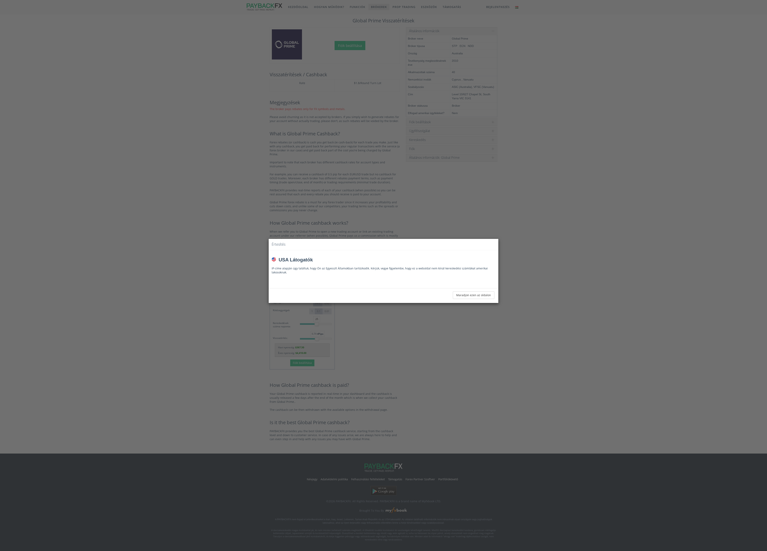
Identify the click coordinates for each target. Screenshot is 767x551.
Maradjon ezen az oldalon (473, 295)
